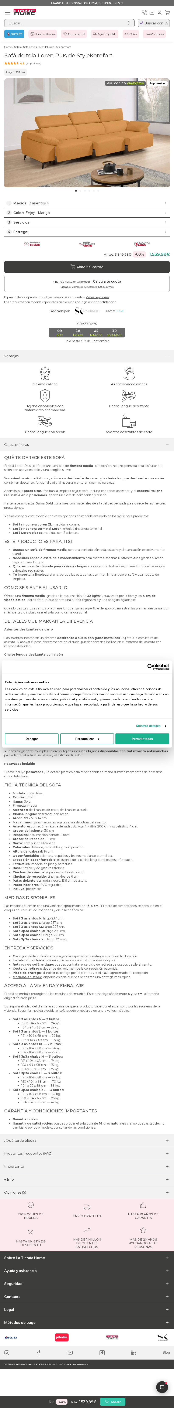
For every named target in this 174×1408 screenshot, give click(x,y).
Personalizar (84, 739)
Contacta (12, 1297)
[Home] (112, 1337)
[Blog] (166, 1352)
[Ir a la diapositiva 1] (76, 191)
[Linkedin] (133, 1352)
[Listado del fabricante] (88, 311)
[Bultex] (11, 1337)
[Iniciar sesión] (159, 13)
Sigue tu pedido (106, 34)
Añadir (116, 1402)
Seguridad (13, 1284)
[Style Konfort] (163, 1337)
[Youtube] (70, 1352)
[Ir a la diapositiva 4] (89, 191)
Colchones (157, 34)
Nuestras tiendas (45, 34)
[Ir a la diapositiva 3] (85, 191)
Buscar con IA (156, 23)
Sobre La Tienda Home (24, 1258)
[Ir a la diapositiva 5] (94, 191)
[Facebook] (38, 1352)
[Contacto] (152, 13)
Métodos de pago (20, 1323)
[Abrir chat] (162, 1387)
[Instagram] (6, 1352)
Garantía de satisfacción (32, 1123)
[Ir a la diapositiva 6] (98, 191)
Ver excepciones (97, 297)
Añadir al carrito (90, 267)
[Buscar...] (129, 23)
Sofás (133, 34)
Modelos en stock (27, 977)
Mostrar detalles (148, 726)
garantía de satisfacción (100, 302)
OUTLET (16, 34)
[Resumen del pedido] (167, 13)
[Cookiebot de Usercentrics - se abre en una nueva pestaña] (150, 667)
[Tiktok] (102, 1352)
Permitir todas (142, 739)
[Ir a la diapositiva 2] (80, 191)
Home (8, 46)
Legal (9, 1310)
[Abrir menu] (8, 12)
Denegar (31, 739)
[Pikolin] (62, 1337)
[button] (22, 63)
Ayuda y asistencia (20, 1271)
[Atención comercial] (144, 13)
